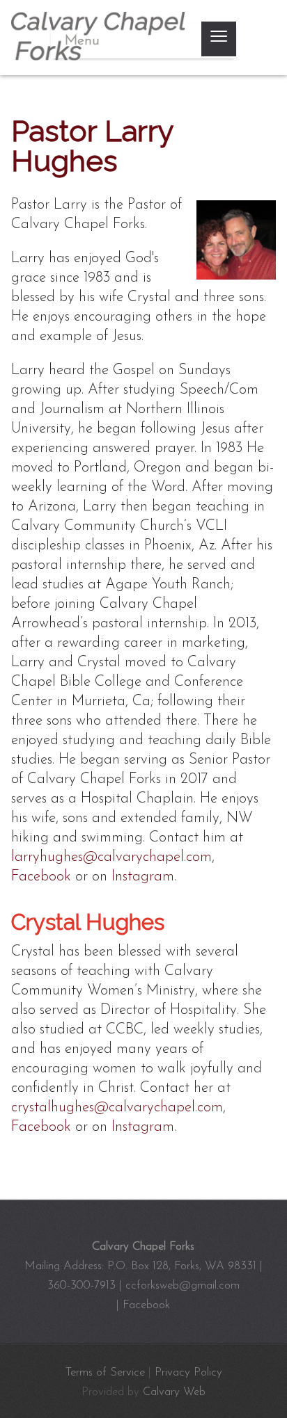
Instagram (142, 876)
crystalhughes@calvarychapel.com (117, 1107)
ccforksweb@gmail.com (182, 1285)
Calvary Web (174, 1392)
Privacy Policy (188, 1372)
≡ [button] (218, 39)
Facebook (41, 876)
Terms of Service (105, 1372)
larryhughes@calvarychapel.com (111, 857)
